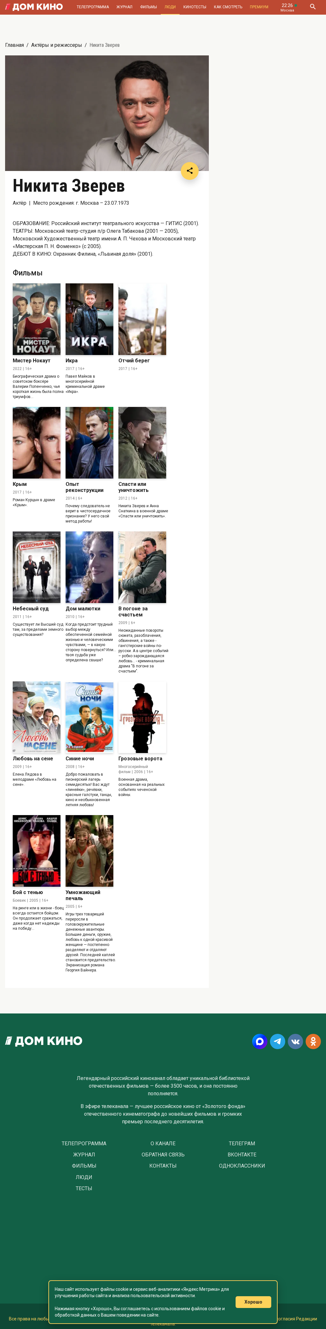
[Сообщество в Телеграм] (277, 1041)
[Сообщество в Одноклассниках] (313, 1041)
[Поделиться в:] (190, 171)
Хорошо (253, 1301)
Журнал (124, 7)
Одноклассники (242, 1166)
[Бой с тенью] (36, 851)
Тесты (84, 1188)
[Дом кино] (34, 7)
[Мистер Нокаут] (36, 319)
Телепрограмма (93, 7)
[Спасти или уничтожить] (142, 443)
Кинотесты (194, 7)
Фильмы (148, 7)
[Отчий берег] (142, 319)
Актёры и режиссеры (56, 45)
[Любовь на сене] (36, 717)
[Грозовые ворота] (142, 717)
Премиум (259, 7)
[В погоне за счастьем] (142, 567)
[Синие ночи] (89, 717)
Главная (14, 45)
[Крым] (36, 443)
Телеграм (242, 1144)
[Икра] (89, 319)
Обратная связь (163, 1155)
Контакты (163, 1166)
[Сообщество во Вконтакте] (295, 1041)
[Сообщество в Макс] (259, 1041)
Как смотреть (228, 7)
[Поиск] (313, 7)
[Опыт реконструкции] (89, 443)
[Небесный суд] (36, 567)
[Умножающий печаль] (89, 851)
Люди (170, 7)
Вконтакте (242, 1155)
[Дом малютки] (89, 567)
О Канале (163, 1144)
